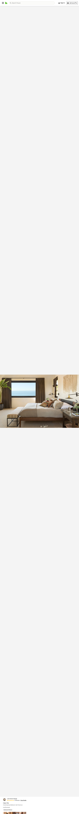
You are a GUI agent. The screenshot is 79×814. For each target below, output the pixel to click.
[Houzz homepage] (6, 3)
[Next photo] (76, 401)
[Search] (10, 3)
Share (36, 793)
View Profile (23, 800)
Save (44, 793)
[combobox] (32, 3)
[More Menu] (76, 793)
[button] (3, 3)
